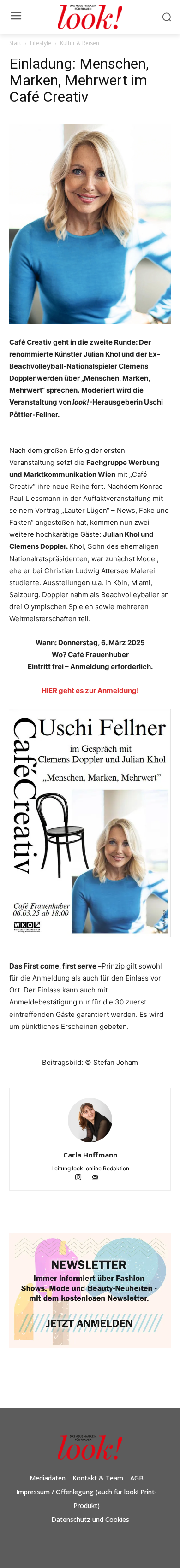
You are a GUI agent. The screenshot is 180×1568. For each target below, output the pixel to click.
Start (15, 43)
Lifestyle (40, 43)
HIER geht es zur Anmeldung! (90, 690)
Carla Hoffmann (90, 1154)
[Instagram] (82, 1178)
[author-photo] (90, 1142)
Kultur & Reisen (79, 43)
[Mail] (98, 1178)
